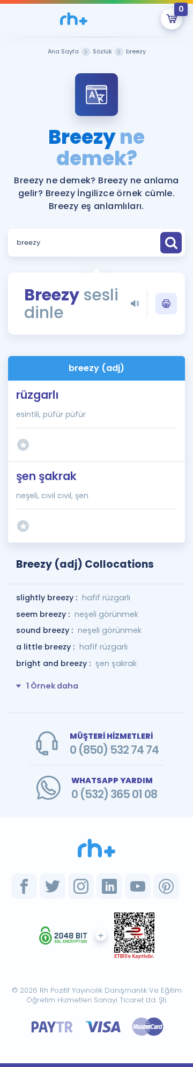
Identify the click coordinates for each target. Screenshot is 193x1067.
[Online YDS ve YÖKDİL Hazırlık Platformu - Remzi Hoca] (96, 848)
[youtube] (138, 886)
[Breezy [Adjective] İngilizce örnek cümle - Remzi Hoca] (73, 19)
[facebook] (24, 886)
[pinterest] (166, 886)
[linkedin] (109, 886)
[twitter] (52, 886)
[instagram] (81, 886)
